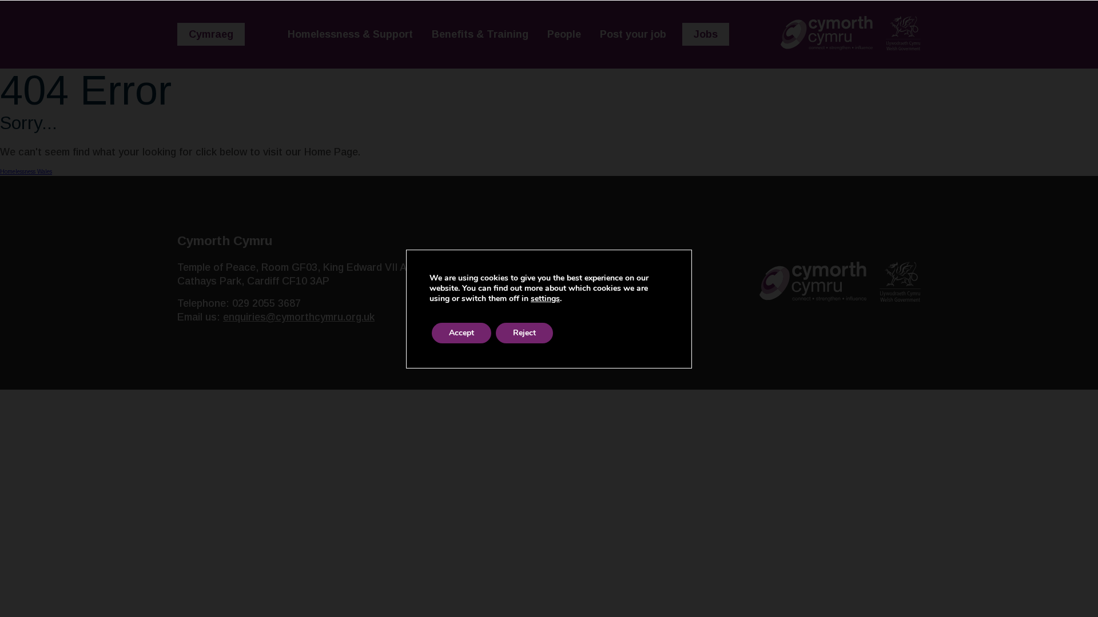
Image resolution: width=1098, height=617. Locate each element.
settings (545, 299)
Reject (524, 332)
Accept (461, 332)
